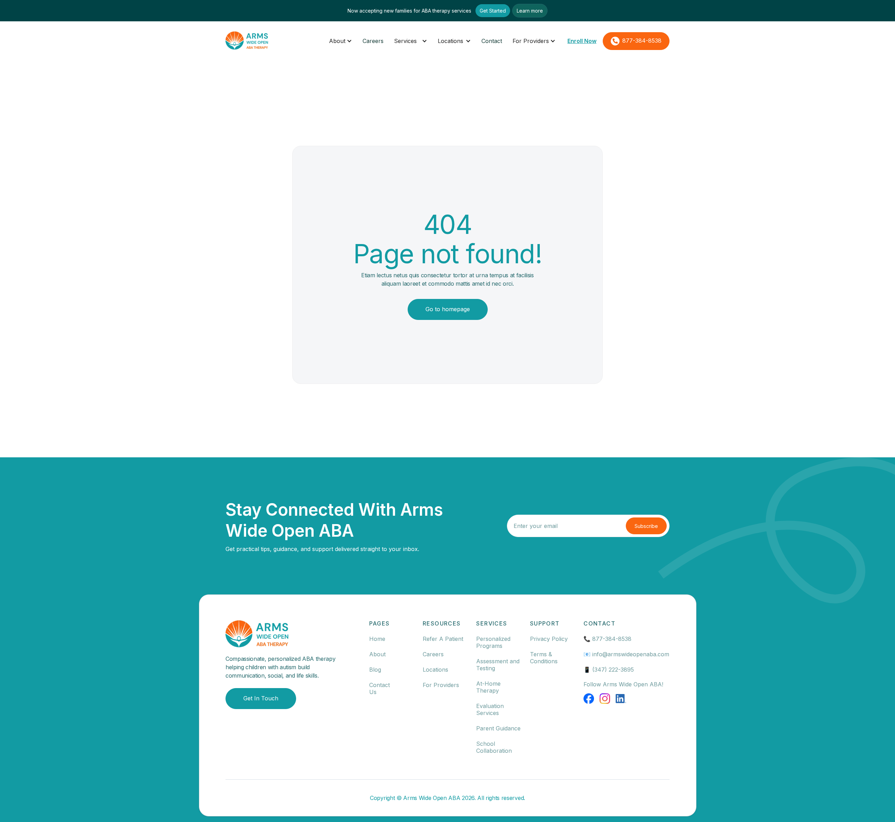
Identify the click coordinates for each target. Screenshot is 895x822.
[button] (340, 40)
